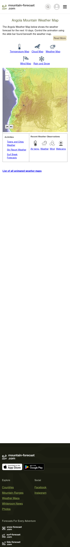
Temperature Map (19, 51)
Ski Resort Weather (16, 149)
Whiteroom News (12, 503)
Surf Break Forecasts (12, 156)
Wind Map (25, 63)
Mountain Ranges (12, 493)
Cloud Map (37, 51)
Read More (60, 38)
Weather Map (53, 51)
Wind (52, 148)
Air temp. (35, 148)
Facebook (40, 487)
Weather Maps (11, 498)
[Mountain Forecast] (18, 6)
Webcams (61, 148)
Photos (6, 509)
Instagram (40, 493)
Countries (8, 487)
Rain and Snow (41, 63)
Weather (44, 148)
